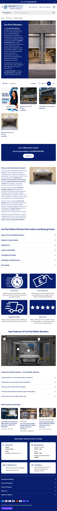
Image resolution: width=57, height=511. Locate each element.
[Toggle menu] (2, 7)
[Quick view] (34, 91)
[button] (2, 2)
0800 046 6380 (9, 449)
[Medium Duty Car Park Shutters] (28, 95)
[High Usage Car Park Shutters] (47, 95)
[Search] (54, 13)
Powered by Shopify (26, 505)
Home (2, 18)
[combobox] (28, 13)
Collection (9, 18)
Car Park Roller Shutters (13, 28)
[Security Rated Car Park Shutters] (9, 121)
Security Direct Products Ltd (13, 505)
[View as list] (54, 83)
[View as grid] (49, 83)
